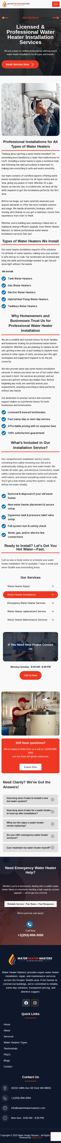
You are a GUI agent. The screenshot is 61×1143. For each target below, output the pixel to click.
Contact (8, 1066)
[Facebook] (26, 1002)
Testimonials (10, 1048)
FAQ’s (7, 1054)
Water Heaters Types (15, 1042)
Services (8, 1036)
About (7, 1030)
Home (7, 1024)
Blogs (7, 1060)
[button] (30, 594)
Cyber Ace (37, 1137)
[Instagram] (35, 1002)
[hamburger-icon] (56, 4)
